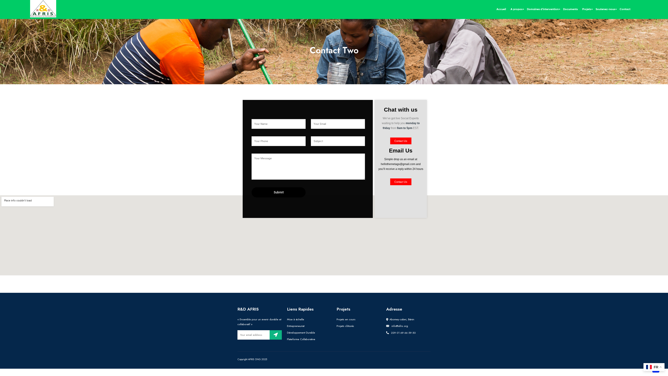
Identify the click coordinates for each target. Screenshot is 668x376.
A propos (516, 9)
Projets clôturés (345, 326)
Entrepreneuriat (295, 326)
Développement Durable (301, 333)
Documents (570, 9)
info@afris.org (399, 326)
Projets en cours (346, 319)
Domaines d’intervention (543, 9)
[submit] (276, 335)
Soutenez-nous (605, 9)
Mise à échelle (295, 319)
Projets (586, 9)
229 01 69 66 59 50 (403, 333)
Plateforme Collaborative (301, 339)
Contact (625, 9)
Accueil (501, 9)
